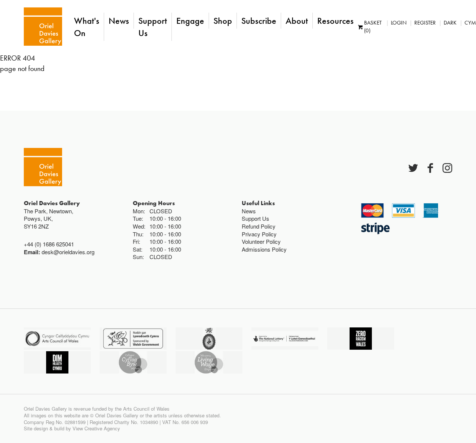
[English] (43, 26)
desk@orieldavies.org (68, 252)
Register (425, 22)
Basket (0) (373, 26)
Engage (190, 20)
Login (398, 22)
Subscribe (258, 20)
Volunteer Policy (261, 241)
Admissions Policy (264, 249)
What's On (86, 27)
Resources (335, 20)
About (297, 20)
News (119, 20)
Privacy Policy (259, 234)
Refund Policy (259, 226)
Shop (222, 20)
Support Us (152, 27)
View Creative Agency (96, 428)
